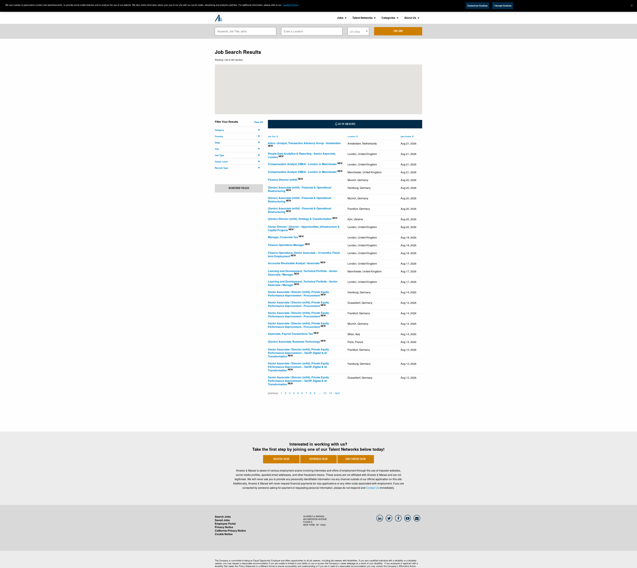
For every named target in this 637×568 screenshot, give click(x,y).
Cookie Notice (224, 534)
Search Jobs (223, 517)
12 (324, 393)
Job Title (272, 136)
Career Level (221, 161)
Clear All (258, 122)
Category (219, 130)
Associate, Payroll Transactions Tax (290, 334)
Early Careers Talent (355, 459)
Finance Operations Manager (286, 245)
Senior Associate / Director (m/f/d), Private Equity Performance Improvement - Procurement (298, 293)
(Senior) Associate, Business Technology (294, 341)
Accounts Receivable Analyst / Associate (294, 263)
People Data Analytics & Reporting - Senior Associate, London (302, 155)
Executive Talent (281, 459)
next (337, 393)
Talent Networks (362, 18)
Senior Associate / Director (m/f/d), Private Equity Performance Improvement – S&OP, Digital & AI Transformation (298, 352)
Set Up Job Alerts (346, 124)
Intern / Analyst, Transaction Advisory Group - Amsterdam (304, 143)
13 (330, 393)
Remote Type (221, 167)
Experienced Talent (318, 459)
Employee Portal (225, 523)
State (217, 142)
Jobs (340, 18)
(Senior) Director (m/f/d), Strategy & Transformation (300, 219)
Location (352, 136)
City (217, 148)
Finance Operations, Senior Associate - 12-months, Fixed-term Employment (304, 254)
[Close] (631, 5)
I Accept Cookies (502, 5)
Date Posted (406, 136)
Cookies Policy (290, 4)
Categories (388, 18)
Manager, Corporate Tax (283, 237)
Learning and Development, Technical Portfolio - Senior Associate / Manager (302, 272)
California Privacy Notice (230, 530)
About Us (410, 18)
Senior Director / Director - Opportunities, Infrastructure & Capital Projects (304, 228)
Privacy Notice (224, 527)
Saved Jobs (222, 520)
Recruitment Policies (239, 188)
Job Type (219, 155)
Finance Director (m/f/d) (282, 180)
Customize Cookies (477, 5)
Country (219, 136)
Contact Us (372, 488)
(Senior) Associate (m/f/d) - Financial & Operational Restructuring (299, 189)
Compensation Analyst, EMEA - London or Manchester (302, 164)
